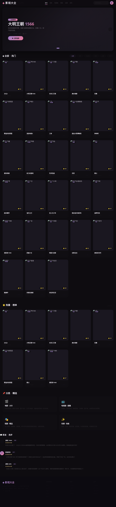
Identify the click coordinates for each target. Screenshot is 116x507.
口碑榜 (72, 488)
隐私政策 (96, 491)
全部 (73, 56)
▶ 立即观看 (25, 38)
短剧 (61, 3)
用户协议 (96, 488)
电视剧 (56, 3)
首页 (46, 3)
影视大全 (13, 3)
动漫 (66, 3)
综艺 (71, 3)
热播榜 (72, 485)
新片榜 (72, 491)
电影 (51, 3)
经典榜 (72, 494)
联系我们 (96, 494)
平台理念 (96, 485)
